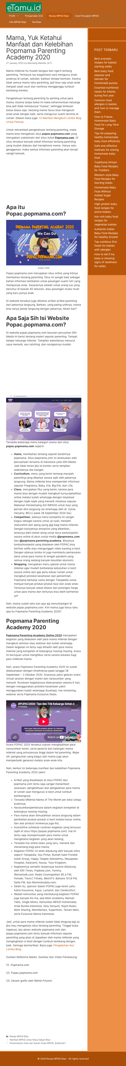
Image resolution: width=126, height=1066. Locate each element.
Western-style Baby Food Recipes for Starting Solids (106, 178)
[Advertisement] (43, 181)
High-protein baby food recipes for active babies (105, 207)
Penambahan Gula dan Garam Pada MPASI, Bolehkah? (38, 1043)
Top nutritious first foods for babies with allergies (105, 245)
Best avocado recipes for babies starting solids (105, 62)
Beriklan (36, 22)
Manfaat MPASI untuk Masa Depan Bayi (30, 1039)
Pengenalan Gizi (34, 15)
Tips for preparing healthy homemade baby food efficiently (107, 137)
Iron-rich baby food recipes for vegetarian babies (106, 220)
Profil (12, 15)
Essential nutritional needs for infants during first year (106, 91)
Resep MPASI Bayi (59, 15)
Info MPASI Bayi (17, 22)
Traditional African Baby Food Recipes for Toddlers (106, 166)
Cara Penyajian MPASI (87, 15)
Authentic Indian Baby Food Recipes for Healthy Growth (106, 233)
